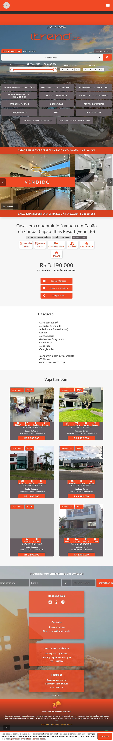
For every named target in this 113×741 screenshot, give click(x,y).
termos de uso (39, 739)
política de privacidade (21, 739)
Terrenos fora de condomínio (75, 120)
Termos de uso (66, 724)
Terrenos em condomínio (38, 120)
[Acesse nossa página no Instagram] (62, 602)
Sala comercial (93, 112)
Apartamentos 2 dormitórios (56, 87)
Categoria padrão (19, 104)
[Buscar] (107, 57)
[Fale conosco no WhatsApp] (56, 602)
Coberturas (56, 104)
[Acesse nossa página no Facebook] (50, 602)
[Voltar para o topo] (6, 727)
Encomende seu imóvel (56, 683)
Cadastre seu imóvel (56, 680)
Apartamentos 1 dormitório (19, 87)
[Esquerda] (3, 182)
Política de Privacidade (50, 724)
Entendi (104, 736)
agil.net (67, 711)
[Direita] (110, 182)
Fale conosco (56, 687)
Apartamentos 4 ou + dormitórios (19, 95)
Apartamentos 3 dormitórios (94, 87)
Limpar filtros (102, 51)
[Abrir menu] (108, 5)
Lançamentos (19, 112)
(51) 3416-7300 (58, 27)
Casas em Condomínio (56, 95)
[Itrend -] (56, 36)
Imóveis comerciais (94, 104)
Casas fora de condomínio (93, 95)
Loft (56, 112)
